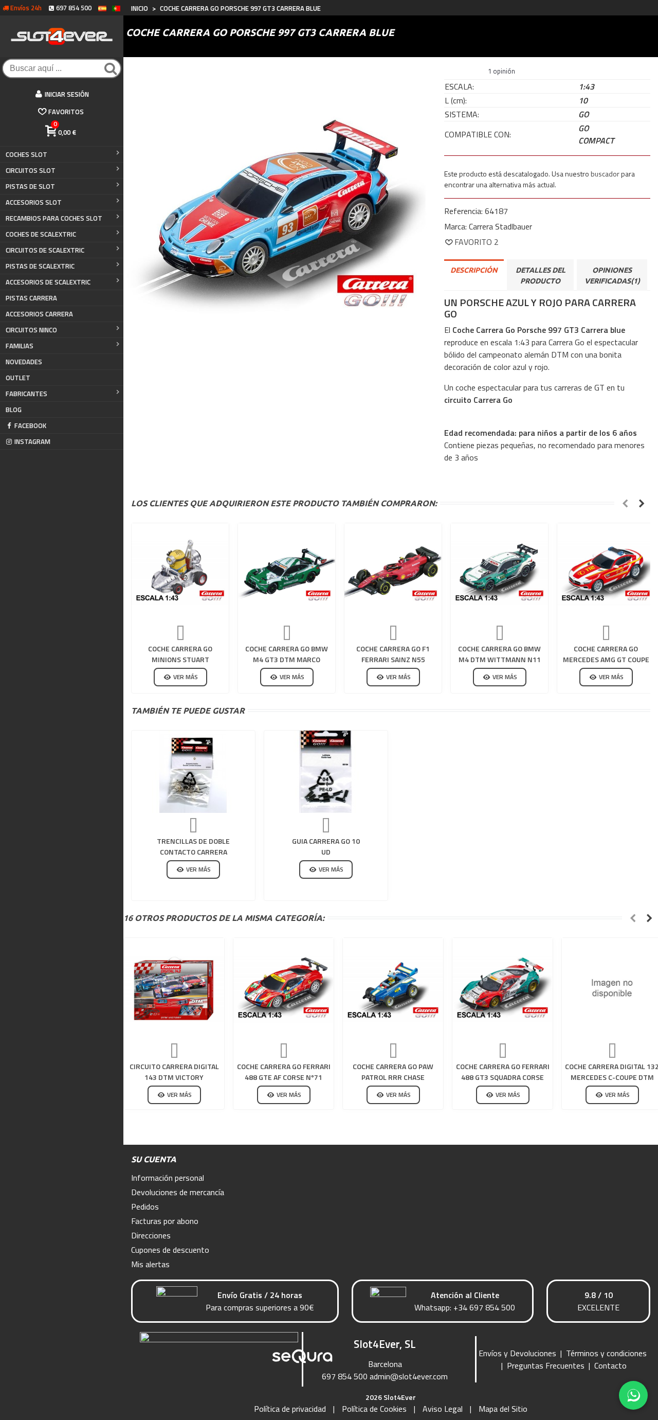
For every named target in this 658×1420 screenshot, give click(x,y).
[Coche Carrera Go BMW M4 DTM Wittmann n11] (499, 571)
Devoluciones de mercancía (177, 1192)
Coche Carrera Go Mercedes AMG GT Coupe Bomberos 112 (606, 659)
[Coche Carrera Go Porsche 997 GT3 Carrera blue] (276, 215)
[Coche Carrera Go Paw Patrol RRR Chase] (393, 988)
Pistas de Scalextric (40, 266)
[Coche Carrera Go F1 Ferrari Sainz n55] (393, 571)
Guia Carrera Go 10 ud (326, 846)
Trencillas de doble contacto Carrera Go (193, 852)
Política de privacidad (290, 1409)
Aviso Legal (443, 1409)
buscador (605, 173)
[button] (625, 503)
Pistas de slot (30, 186)
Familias (19, 346)
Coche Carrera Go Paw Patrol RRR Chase (393, 1071)
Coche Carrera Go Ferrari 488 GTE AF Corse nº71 (284, 1071)
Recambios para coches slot (54, 218)
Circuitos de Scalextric (45, 250)
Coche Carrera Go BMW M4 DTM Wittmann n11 (499, 654)
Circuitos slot (31, 170)
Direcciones (151, 1235)
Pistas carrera (31, 298)
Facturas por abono (164, 1221)
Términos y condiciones (606, 1353)
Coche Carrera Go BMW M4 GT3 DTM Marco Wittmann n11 (286, 659)
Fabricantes (26, 393)
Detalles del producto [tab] (540, 275)
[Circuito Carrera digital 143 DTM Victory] (174, 988)
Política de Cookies (374, 1409)
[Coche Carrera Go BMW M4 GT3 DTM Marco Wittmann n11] (286, 571)
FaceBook (30, 425)
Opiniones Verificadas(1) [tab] (612, 275)
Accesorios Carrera (39, 314)
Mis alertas (150, 1264)
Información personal (167, 1178)
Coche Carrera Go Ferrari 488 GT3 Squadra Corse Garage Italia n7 (503, 1077)
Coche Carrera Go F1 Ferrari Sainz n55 (393, 654)
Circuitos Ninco (31, 330)
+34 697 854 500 (484, 1307)
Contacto (610, 1365)
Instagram (32, 441)
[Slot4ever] (62, 36)
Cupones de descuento (170, 1250)
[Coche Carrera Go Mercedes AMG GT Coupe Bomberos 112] (605, 571)
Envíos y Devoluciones (517, 1353)
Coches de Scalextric (41, 234)
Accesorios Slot (34, 202)
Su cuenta (153, 1159)
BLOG (14, 409)
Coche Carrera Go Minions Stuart (180, 654)
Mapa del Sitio (503, 1409)
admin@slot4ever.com (409, 1376)
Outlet (18, 377)
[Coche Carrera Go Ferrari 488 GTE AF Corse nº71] (283, 988)
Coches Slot (26, 154)
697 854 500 (345, 1376)
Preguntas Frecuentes (545, 1365)
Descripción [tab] (474, 270)
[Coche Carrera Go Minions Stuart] (180, 571)
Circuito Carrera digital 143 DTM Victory (174, 1071)
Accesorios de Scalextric (48, 282)
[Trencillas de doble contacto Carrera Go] (193, 772)
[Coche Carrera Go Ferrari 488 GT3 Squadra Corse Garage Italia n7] (502, 988)
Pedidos (145, 1206)
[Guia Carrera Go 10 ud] (326, 772)
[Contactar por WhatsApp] (633, 1395)
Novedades (24, 362)
